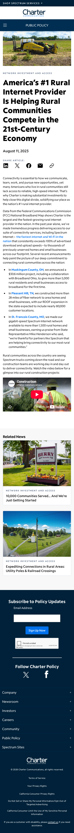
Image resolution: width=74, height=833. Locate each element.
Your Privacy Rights (37, 786)
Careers (8, 720)
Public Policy (11, 738)
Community (10, 729)
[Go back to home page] (37, 761)
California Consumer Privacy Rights (37, 793)
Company (9, 692)
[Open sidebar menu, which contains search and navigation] (6, 25)
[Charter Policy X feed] (27, 675)
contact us (53, 822)
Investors (9, 710)
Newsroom (10, 701)
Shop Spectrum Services (21, 3)
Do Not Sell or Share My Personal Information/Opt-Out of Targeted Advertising (37, 803)
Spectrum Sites (13, 747)
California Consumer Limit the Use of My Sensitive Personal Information (37, 812)
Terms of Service (37, 778)
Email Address (23, 608)
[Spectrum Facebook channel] (47, 675)
